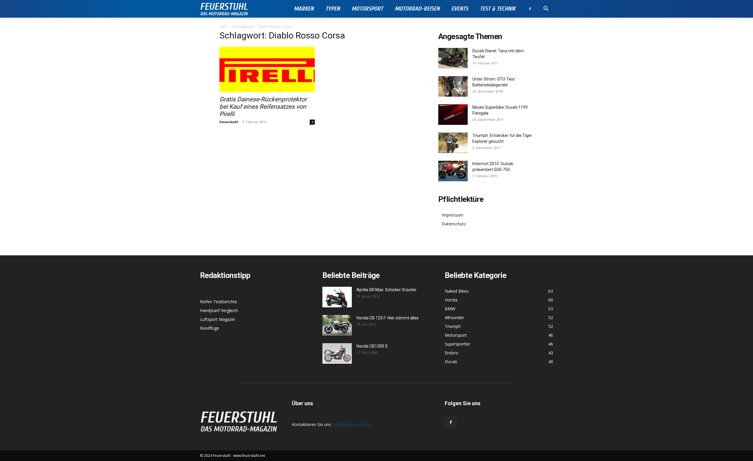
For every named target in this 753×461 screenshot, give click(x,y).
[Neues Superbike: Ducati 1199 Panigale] (453, 114)
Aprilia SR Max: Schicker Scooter (386, 289)
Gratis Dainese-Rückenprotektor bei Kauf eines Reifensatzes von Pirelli (263, 107)
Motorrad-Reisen (417, 8)
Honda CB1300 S (372, 346)
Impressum (452, 215)
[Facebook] (530, 9)
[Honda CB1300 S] (337, 353)
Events (459, 8)
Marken (304, 8)
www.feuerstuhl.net (249, 455)
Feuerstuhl (228, 122)
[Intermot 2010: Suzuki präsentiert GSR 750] (453, 171)
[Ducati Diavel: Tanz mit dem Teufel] (453, 58)
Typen (332, 8)
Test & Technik (497, 8)
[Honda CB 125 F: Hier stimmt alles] (337, 325)
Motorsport (367, 8)
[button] (546, 9)
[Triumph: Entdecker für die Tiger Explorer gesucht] (453, 143)
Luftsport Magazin (217, 319)
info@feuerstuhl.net (351, 424)
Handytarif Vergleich (219, 310)
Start (223, 26)
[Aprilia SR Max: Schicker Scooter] (337, 297)
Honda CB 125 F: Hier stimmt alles (387, 318)
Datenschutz (454, 224)
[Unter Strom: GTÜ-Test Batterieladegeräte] (453, 86)
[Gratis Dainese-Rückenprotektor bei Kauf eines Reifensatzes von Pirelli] (267, 69)
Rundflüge (209, 328)
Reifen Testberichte (218, 301)
